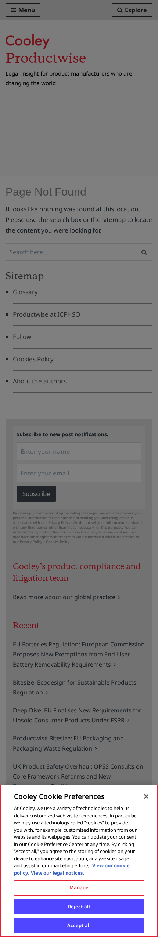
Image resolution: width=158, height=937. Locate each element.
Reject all (79, 906)
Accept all (79, 925)
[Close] (146, 796)
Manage (79, 887)
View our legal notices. (58, 872)
